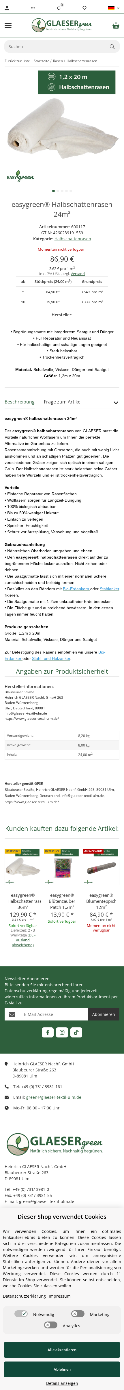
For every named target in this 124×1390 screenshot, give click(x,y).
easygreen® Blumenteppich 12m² (101, 901)
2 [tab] (58, 191)
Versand (78, 273)
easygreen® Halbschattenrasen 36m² (22, 901)
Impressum (60, 1296)
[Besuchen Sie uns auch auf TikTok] (76, 1032)
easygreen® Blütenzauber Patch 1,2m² (62, 901)
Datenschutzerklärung (26, 990)
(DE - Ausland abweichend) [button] (23, 939)
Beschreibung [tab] (20, 402)
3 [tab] (62, 191)
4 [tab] (66, 191)
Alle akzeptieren (62, 1349)
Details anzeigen (62, 1383)
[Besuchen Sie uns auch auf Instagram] (62, 1032)
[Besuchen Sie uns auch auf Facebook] (48, 1032)
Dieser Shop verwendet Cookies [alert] (62, 1216)
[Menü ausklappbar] (8, 25)
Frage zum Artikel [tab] (63, 402)
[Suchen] (115, 46)
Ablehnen (62, 1369)
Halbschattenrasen (73, 238)
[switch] (21, 1313)
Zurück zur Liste (17, 60)
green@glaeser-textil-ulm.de (53, 1097)
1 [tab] (53, 191)
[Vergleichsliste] (59, 8)
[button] (33, 8)
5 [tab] (70, 191)
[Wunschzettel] (84, 8)
